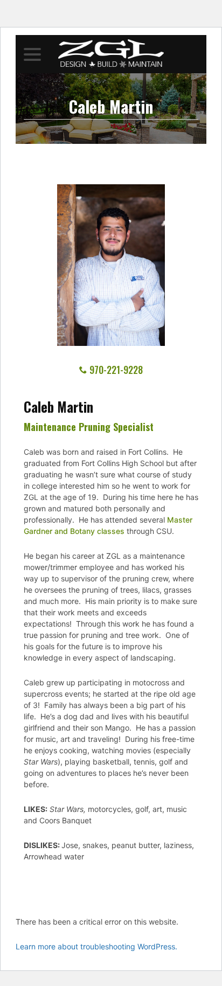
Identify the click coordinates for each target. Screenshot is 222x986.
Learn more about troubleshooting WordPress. (96, 946)
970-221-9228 (116, 370)
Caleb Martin (111, 108)
